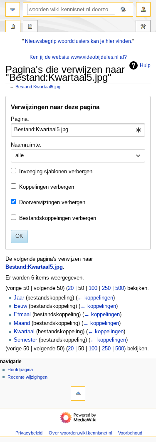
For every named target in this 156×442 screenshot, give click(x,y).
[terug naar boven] (78, 393)
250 (106, 288)
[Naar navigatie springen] (12, 9)
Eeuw (20, 306)
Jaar (19, 298)
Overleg (30, 27)
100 (93, 288)
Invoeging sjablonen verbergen (55, 172)
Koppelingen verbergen (46, 187)
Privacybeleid (28, 432)
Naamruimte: (26, 145)
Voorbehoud (130, 432)
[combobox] (78, 130)
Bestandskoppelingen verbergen (57, 218)
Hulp (145, 65)
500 (119, 288)
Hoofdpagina (20, 369)
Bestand (13, 27)
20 (71, 288)
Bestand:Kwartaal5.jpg (37, 86)
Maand (22, 323)
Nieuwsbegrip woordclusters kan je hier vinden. (78, 41)
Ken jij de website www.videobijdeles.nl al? (78, 57)
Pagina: (20, 119)
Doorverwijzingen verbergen (52, 202)
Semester (25, 340)
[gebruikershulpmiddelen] (143, 9)
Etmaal (22, 314)
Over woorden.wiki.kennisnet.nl (80, 432)
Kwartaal (24, 332)
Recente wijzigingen (27, 377)
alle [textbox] (19, 155)
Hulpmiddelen (143, 27)
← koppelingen (95, 298)
